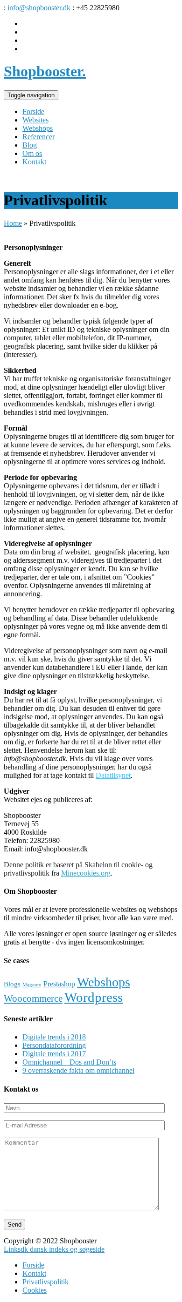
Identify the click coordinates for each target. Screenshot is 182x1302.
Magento (32, 984)
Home (13, 223)
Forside (33, 1265)
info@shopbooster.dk (38, 8)
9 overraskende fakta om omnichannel (78, 1070)
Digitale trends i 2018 (54, 1037)
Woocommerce (33, 998)
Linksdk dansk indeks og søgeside (54, 1249)
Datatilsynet (113, 775)
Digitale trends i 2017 (54, 1054)
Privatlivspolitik (45, 1282)
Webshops (103, 982)
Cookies (34, 1290)
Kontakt (34, 1273)
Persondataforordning (54, 1045)
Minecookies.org (86, 873)
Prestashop (59, 984)
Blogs (12, 984)
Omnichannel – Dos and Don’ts (69, 1062)
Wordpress (93, 997)
